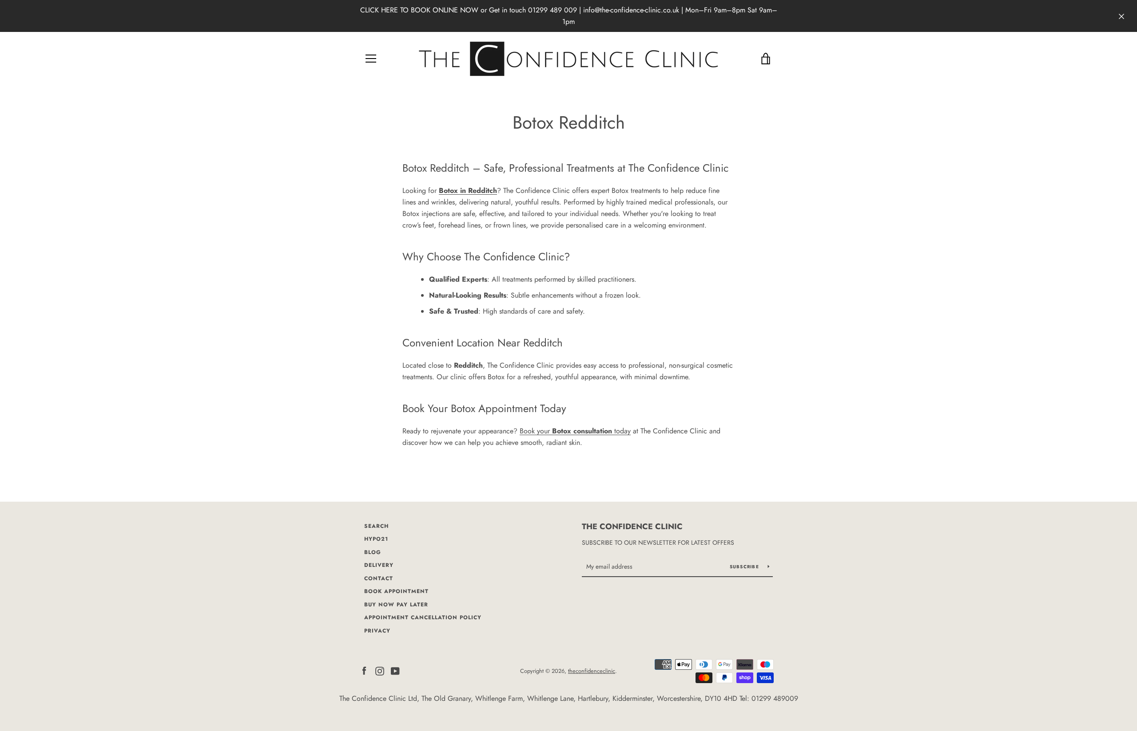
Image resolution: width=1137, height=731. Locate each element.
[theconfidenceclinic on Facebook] (364, 670)
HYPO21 (376, 539)
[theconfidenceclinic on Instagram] (379, 670)
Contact (378, 578)
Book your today (575, 431)
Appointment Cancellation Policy (422, 617)
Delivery (379, 565)
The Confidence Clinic (632, 526)
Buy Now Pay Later (396, 605)
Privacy (377, 631)
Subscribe (745, 566)
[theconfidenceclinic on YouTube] (395, 670)
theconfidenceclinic (591, 671)
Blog (372, 552)
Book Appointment (396, 591)
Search (376, 526)
